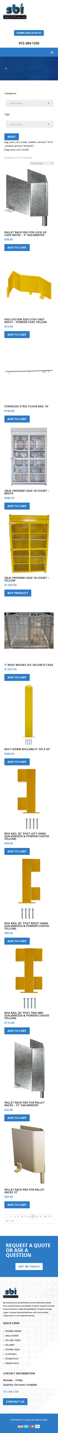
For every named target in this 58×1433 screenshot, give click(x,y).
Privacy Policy (12, 1363)
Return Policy (12, 1358)
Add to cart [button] (17, 247)
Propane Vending (13, 1331)
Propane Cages (12, 1349)
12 (7, 1221)
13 (12, 1221)
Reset (11, 137)
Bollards (9, 1345)
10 (44, 1216)
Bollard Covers (13, 1340)
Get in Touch (29, 1266)
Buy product (17, 593)
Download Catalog (29, 32)
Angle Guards (12, 1336)
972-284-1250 (29, 43)
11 (49, 1216)
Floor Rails (10, 1354)
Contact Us (15, 1401)
